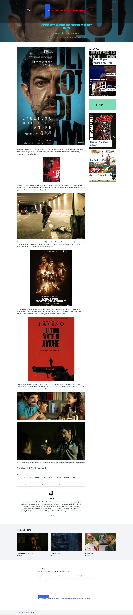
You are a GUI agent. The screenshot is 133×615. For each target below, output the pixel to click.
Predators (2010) (55, 553)
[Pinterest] (59, 485)
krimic (79, 37)
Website (80, 576)
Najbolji (95, 20)
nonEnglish (58, 477)
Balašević (111, 74)
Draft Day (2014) (89, 553)
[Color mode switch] (108, 2)
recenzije (19, 20)
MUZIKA (63, 10)
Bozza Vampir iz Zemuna (77, 10)
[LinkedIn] (76, 485)
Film (47, 10)
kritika (50, 477)
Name (40, 576)
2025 (34, 20)
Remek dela (111, 20)
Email (60, 576)
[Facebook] (111, 2)
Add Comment (43, 581)
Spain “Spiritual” (107, 89)
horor (64, 20)
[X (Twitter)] (113, 2)
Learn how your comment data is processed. (76, 599)
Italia (43, 477)
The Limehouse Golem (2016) (25, 553)
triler (73, 477)
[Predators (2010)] (66, 542)
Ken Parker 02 (96, 160)
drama (37, 477)
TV (52, 10)
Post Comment (43, 596)
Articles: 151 (51, 515)
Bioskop (30, 477)
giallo (48, 20)
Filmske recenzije (71, 37)
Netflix (79, 20)
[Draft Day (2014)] (100, 542)
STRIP (56, 10)
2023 (19, 477)
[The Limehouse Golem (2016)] (32, 542)
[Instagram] (115, 2)
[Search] (112, 10)
